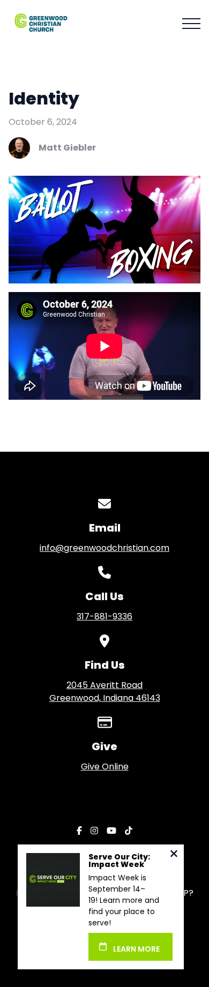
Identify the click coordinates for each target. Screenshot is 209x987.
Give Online (105, 766)
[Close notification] (174, 855)
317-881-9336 (104, 616)
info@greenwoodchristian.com (104, 548)
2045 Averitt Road (104, 691)
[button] (191, 23)
